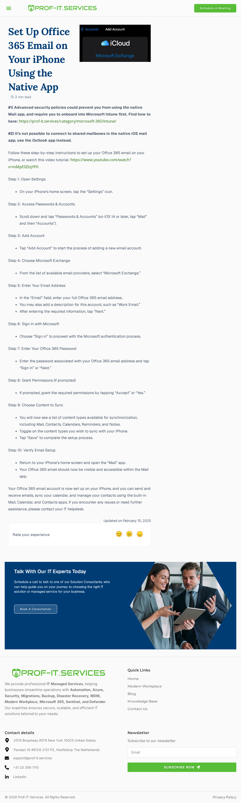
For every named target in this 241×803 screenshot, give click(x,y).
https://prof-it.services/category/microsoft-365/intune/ (67, 121)
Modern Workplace (145, 686)
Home (133, 678)
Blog (132, 693)
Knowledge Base (142, 701)
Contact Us (138, 709)
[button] (8, 8)
